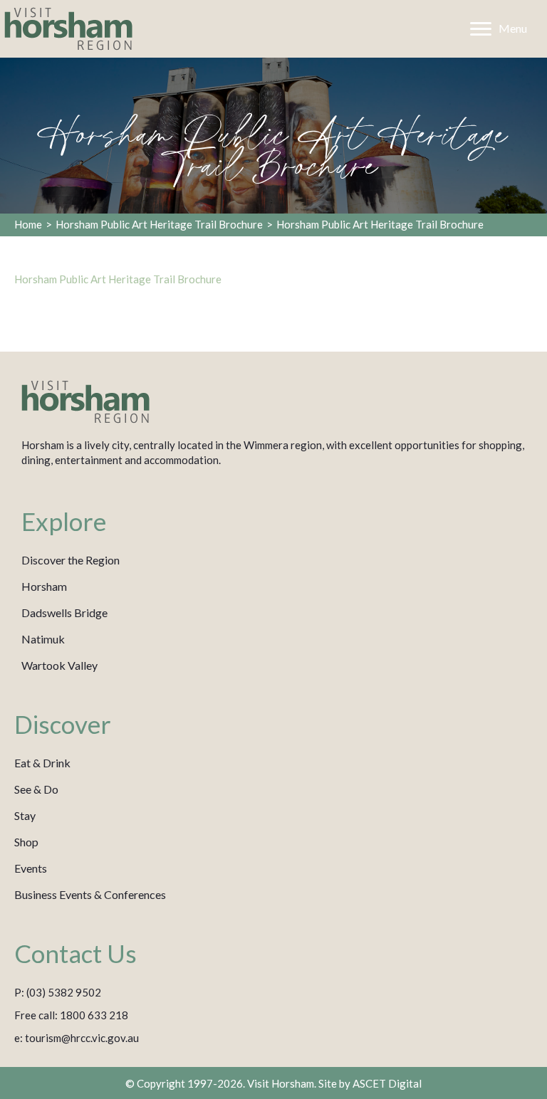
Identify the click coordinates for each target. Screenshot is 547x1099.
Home (28, 224)
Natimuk (43, 639)
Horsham (44, 586)
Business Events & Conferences (90, 894)
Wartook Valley (59, 665)
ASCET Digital (387, 1083)
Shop (26, 841)
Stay (25, 815)
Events (30, 868)
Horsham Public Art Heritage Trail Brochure (159, 224)
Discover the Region (70, 560)
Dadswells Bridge (64, 612)
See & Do (36, 789)
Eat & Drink (42, 762)
